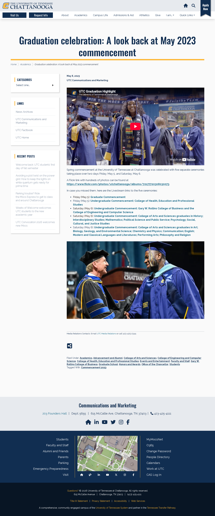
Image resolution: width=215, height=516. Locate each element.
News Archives (24, 111)
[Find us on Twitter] (113, 423)
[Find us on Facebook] (133, 474)
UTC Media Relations (106, 333)
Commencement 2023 (93, 367)
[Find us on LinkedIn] (96, 423)
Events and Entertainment (155, 361)
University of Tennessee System (112, 508)
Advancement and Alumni (108, 358)
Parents (63, 457)
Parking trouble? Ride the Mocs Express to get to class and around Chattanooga (34, 197)
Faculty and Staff (180, 361)
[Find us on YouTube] (105, 423)
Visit (65, 474)
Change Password (159, 451)
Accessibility (120, 501)
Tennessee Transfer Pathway (161, 508)
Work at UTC (155, 468)
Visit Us (14, 15)
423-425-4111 (162, 413)
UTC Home (22, 137)
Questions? (73, 490)
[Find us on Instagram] (121, 423)
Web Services (138, 501)
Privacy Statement (101, 501)
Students (175, 364)
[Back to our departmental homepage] (81, 474)
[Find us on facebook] (128, 423)
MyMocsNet (155, 439)
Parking (63, 463)
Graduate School (108, 364)
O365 (150, 445)
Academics (86, 358)
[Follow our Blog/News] (90, 474)
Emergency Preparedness (50, 468)
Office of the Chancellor (154, 364)
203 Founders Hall (54, 413)
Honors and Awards (129, 364)
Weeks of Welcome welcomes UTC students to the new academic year (33, 211)
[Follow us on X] (116, 474)
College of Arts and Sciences (140, 358)
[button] (193, 5)
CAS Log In (154, 474)
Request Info (41, 15)
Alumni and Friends (55, 451)
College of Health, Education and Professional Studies (108, 361)
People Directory (158, 457)
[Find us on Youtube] (107, 474)
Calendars (153, 463)
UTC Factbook (24, 130)
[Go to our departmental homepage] (88, 423)
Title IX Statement (79, 501)
